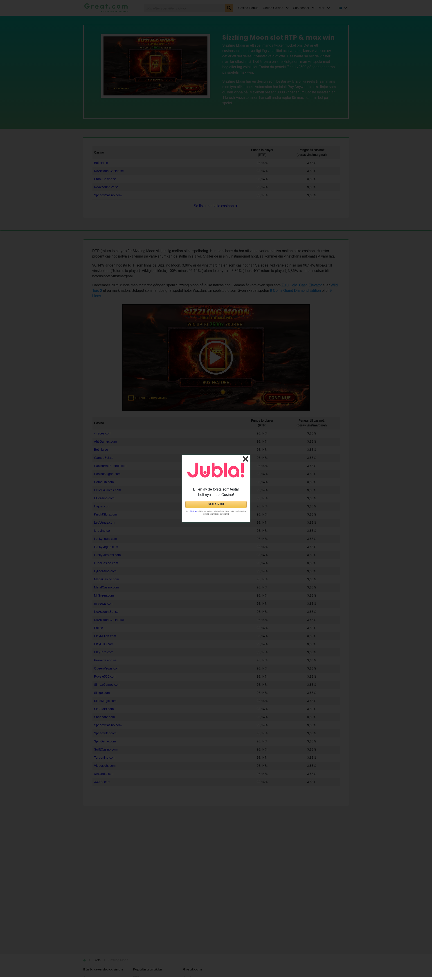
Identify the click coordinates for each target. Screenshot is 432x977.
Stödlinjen (193, 511)
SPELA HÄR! (216, 504)
